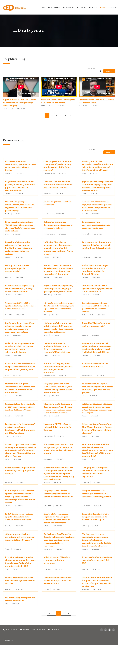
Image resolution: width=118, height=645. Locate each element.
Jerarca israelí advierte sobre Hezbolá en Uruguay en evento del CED (20, 580)
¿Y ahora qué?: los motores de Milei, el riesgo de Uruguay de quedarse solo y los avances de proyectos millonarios (58, 328)
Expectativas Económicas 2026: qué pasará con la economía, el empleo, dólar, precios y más (20, 366)
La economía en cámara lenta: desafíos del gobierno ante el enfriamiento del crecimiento (96, 245)
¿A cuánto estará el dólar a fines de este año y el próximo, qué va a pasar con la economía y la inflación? (59, 307)
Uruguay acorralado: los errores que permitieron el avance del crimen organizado (58, 493)
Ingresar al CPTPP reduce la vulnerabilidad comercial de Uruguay (57, 427)
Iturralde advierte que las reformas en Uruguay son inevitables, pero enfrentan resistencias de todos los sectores (18, 248)
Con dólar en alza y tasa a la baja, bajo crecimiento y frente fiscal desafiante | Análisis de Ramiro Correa (97, 206)
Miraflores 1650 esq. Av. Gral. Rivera (34, 629)
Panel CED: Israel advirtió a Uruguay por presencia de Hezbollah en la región (95, 517)
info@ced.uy (55, 629)
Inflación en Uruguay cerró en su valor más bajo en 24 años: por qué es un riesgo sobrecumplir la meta (19, 348)
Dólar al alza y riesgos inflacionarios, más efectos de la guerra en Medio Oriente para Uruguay (19, 206)
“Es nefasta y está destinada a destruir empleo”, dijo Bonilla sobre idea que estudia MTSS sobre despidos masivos (58, 408)
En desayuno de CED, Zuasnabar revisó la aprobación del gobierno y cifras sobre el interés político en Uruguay (97, 166)
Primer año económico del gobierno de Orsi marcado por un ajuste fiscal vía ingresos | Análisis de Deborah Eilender (97, 348)
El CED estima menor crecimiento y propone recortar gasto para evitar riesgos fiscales (20, 166)
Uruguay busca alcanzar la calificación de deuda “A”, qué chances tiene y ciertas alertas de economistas (58, 388)
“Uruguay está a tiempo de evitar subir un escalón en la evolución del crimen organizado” (95, 472)
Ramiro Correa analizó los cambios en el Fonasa (95, 365)
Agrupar (109, 71)
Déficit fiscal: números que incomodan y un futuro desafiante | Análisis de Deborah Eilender (95, 270)
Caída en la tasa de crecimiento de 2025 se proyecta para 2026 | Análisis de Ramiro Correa (20, 407)
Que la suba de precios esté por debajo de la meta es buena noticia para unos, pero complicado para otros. (20, 328)
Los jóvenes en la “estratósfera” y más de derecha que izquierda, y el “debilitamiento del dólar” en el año (20, 429)
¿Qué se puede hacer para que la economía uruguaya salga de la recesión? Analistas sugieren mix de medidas (97, 186)
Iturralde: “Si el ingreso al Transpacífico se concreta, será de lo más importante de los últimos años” (20, 388)
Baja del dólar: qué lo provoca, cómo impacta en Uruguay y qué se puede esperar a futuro (58, 288)
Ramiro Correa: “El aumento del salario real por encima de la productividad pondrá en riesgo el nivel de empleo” (58, 270)
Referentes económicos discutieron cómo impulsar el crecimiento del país (58, 225)
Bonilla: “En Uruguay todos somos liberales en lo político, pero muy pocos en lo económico (58, 368)
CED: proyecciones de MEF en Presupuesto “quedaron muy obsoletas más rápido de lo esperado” (58, 166)
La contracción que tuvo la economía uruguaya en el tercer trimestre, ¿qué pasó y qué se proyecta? (97, 388)
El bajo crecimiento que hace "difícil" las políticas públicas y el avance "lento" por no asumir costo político (20, 226)
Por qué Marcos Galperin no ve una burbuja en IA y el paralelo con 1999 (20, 470)
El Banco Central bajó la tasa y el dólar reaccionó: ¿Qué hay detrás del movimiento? (19, 288)
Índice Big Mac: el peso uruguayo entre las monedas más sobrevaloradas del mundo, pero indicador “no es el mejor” (58, 248)
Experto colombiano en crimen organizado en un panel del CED (97, 560)
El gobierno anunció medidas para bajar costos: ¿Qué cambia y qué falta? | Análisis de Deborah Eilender (20, 186)
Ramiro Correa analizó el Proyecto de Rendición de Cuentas (58, 101)
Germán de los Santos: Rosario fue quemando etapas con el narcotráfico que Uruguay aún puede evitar (97, 582)
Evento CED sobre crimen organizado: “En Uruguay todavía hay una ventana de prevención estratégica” (57, 518)
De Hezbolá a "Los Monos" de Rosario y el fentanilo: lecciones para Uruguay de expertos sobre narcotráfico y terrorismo (59, 540)
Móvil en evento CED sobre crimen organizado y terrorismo (57, 560)
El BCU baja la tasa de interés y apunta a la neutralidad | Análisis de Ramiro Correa (19, 517)
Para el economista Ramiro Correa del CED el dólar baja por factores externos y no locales (95, 307)
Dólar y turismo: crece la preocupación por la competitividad (17, 268)
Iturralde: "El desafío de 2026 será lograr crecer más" (96, 325)
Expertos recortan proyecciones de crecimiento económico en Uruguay (96, 225)
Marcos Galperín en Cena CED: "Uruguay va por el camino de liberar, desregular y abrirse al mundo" (58, 449)
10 (68, 613)
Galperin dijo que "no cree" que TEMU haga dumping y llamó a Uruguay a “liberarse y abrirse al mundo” (97, 429)
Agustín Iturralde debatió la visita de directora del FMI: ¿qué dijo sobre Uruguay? (19, 102)
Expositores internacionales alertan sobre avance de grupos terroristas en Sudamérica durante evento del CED (20, 562)
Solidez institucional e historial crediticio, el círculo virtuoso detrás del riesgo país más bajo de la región (97, 408)
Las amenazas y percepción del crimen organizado (20, 599)
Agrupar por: (91, 68)
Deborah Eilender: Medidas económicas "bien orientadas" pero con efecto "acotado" (58, 184)
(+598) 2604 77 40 (11, 629)
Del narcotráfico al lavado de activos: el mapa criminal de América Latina (57, 580)
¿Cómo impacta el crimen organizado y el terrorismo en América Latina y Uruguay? (19, 537)
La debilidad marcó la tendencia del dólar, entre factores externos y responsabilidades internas (57, 348)
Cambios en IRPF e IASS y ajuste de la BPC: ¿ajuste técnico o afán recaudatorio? (97, 288)
